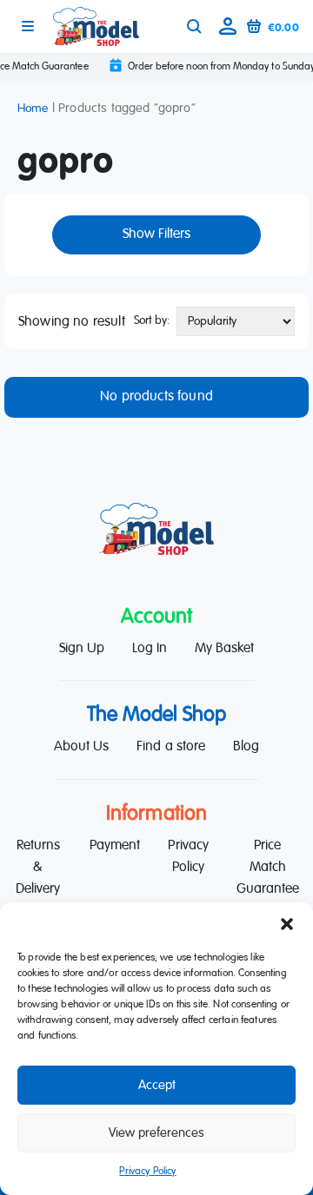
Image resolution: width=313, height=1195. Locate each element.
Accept (157, 1085)
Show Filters (156, 234)
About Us (81, 747)
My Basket (224, 649)
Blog (246, 747)
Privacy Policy (147, 1171)
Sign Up (81, 649)
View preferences (156, 1132)
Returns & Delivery (38, 867)
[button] (287, 924)
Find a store (170, 747)
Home (33, 108)
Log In (149, 649)
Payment (115, 846)
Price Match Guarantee (267, 867)
